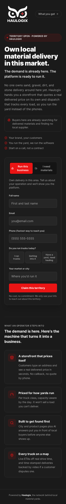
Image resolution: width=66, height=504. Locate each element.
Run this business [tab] (23, 168)
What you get (46, 13)
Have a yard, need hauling (49, 257)
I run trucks (16, 257)
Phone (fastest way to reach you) (27, 230)
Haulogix (26, 495)
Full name (14, 195)
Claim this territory (33, 287)
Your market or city (19, 268)
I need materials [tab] (46, 168)
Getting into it (33, 257)
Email (12, 213)
